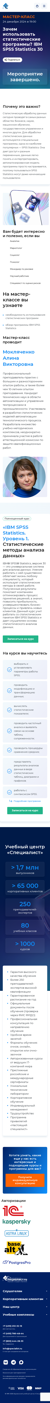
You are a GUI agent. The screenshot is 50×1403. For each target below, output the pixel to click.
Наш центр (11, 1307)
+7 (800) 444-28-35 (13, 1341)
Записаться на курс (20, 638)
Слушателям (12, 1291)
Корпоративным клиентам (23, 1299)
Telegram (13, 1362)
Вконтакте (6, 1362)
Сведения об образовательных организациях (19, 1369)
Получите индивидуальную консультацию (25, 1180)
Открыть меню (44, 6)
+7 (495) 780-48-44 (13, 1334)
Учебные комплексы (18, 1314)
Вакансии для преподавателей (14, 1373)
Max (21, 1362)
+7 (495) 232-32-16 (12, 1326)
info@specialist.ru (12, 1349)
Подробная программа (27, 801)
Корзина (37, 6)
